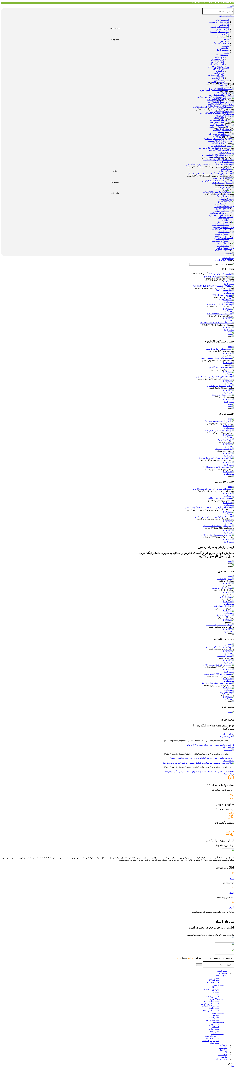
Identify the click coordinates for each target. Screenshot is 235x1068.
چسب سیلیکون (225, 248)
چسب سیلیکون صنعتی (210, 1010)
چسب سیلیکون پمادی (210, 1006)
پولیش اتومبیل (213, 1017)
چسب (226, 53)
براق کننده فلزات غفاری (219, 32)
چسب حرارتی (213, 1029)
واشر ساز (215, 1015)
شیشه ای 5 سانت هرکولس (213, 180)
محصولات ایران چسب (220, 229)
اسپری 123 (215, 978)
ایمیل (231, 893)
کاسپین (221, 201)
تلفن (232, 878)
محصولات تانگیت (222, 234)
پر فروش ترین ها (222, 36)
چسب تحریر (214, 994)
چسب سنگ (214, 1043)
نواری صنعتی (218, 187)
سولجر (221, 199)
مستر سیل (219, 204)
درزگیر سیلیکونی (217, 213)
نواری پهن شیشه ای (211, 989)
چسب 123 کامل (212, 982)
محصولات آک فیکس (220, 225)
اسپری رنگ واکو (222, 20)
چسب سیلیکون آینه (211, 1001)
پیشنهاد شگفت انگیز (220, 43)
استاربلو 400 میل (217, 64)
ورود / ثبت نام (221, 1059)
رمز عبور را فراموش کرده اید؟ (221, 273)
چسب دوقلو (214, 1024)
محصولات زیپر (223, 246)
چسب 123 (224, 55)
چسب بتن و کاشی (212, 1038)
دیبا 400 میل (219, 71)
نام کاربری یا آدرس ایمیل (223, 264)
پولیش (226, 39)
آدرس (231, 907)
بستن (232, 1066)
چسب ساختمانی (219, 149)
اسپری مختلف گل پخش (219, 27)
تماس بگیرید (229, 114)
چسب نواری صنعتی (211, 996)
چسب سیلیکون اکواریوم (214, 89)
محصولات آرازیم (222, 222)
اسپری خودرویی (212, 1020)
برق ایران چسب (217, 143)
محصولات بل (223, 232)
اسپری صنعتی (213, 1031)
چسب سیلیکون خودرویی (209, 1003)
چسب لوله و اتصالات (210, 1041)
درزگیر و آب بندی (212, 1036)
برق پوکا (225, 34)
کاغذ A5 (225, 220)
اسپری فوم (224, 25)
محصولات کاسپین (221, 250)
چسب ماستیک (213, 1008)
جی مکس (220, 197)
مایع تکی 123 (214, 980)
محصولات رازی (222, 243)
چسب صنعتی (221, 129)
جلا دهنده (225, 48)
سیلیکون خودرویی (221, 208)
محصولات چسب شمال (219, 241)
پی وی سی (224, 41)
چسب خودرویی (219, 111)
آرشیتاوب (177, 958)
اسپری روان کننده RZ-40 (219, 22)
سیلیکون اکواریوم (217, 999)
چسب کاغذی (218, 178)
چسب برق (224, 85)
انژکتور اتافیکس (222, 29)
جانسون (225, 46)
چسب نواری (224, 171)
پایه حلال (215, 1027)
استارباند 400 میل (217, 62)
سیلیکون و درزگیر (221, 211)
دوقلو (221, 153)
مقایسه (224, 1057)
